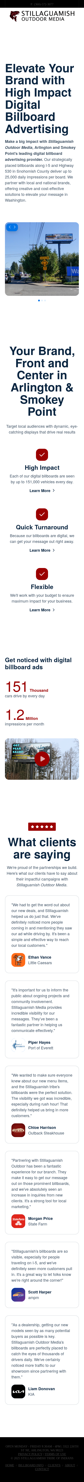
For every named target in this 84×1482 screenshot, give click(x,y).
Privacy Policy (30, 1454)
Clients (54, 1465)
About (70, 1465)
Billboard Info (31, 1465)
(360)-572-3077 (43, 4)
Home (9, 1465)
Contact (42, 1469)
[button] (42, 32)
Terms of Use (55, 1454)
